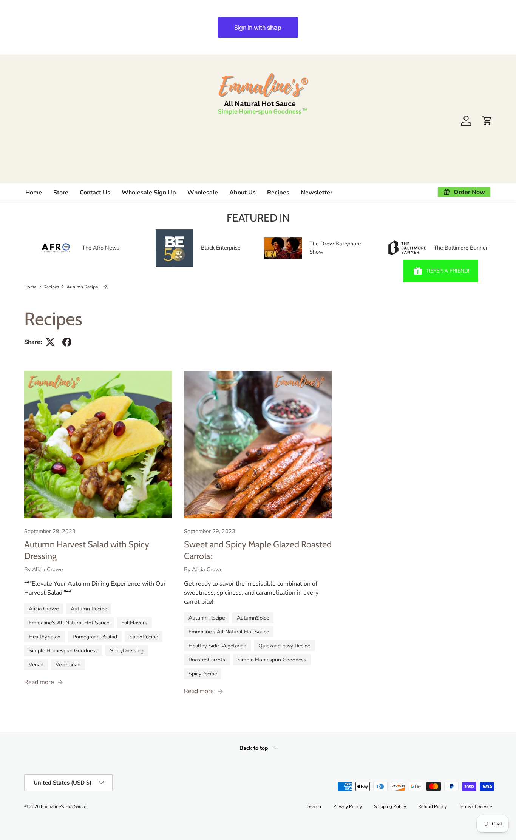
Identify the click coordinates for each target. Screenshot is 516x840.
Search (314, 806)
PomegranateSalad (95, 636)
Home (33, 192)
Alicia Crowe (44, 608)
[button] (487, 121)
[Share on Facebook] (67, 342)
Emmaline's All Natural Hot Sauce (69, 622)
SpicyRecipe (202, 673)
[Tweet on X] (50, 342)
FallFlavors (134, 622)
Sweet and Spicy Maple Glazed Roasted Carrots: (258, 550)
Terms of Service (475, 806)
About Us (242, 192)
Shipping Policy (390, 806)
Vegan (36, 664)
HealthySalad (44, 636)
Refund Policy (432, 806)
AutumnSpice (253, 617)
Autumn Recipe (82, 287)
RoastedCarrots (206, 659)
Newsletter (316, 192)
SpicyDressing (127, 650)
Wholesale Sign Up (149, 192)
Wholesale (202, 192)
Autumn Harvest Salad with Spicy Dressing (86, 550)
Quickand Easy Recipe (284, 645)
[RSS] (106, 286)
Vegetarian (68, 664)
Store (60, 192)
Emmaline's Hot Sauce (63, 806)
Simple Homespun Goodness (63, 650)
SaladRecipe (143, 636)
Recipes (278, 192)
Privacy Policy (347, 806)
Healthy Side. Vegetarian (217, 645)
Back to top (254, 748)
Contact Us (95, 192)
